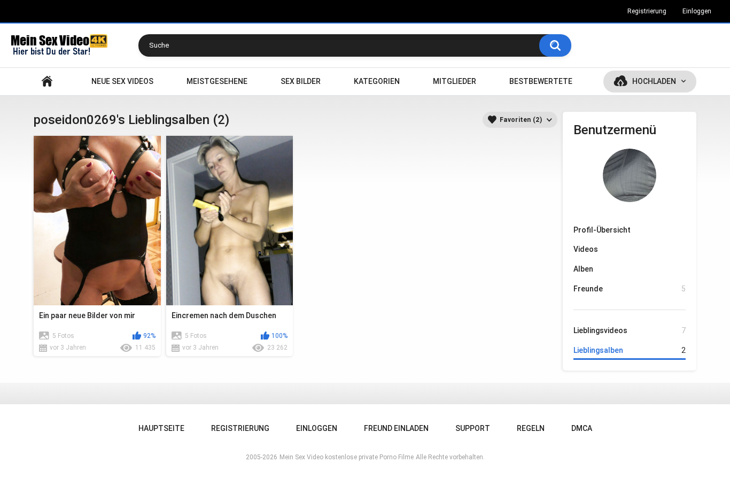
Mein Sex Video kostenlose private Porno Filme (346, 457)
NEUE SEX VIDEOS (122, 81)
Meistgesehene (217, 81)
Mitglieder (454, 81)
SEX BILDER (301, 81)
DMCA (581, 428)
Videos (585, 249)
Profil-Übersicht (602, 230)
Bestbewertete (540, 81)
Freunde (629, 288)
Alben (583, 269)
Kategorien (377, 81)
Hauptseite (47, 81)
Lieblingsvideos (629, 330)
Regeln (531, 428)
